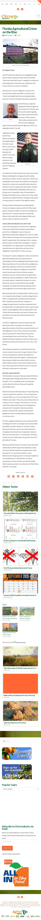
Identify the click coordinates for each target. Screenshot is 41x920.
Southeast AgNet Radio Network (12, 901)
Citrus (18, 35)
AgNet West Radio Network (18, 903)
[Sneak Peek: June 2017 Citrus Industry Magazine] (10, 611)
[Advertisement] (17, 807)
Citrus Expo (11, 904)
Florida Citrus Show (23, 904)
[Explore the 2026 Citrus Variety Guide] (10, 627)
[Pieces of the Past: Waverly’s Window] (27, 611)
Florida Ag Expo (35, 904)
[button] (38, 15)
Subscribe (7, 848)
